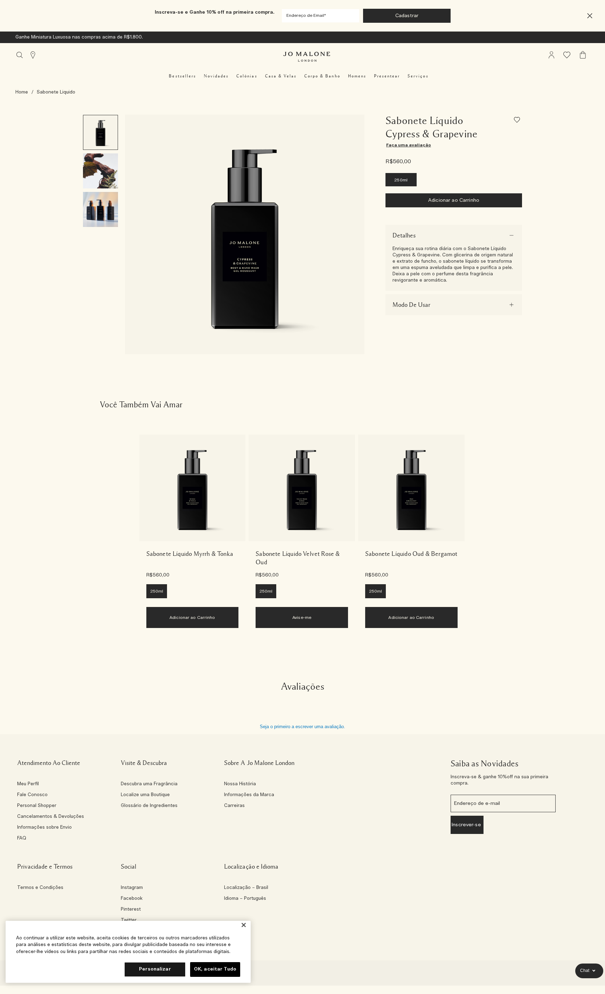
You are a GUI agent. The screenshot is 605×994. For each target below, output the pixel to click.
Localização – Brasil (246, 888)
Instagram (132, 888)
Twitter (129, 920)
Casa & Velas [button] (281, 76)
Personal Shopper (36, 806)
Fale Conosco (32, 795)
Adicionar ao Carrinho (453, 200)
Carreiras (234, 806)
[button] (590, 16)
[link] (192, 488)
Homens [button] (357, 76)
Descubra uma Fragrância (149, 784)
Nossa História (240, 784)
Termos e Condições (40, 888)
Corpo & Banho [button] (322, 76)
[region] (128, 952)
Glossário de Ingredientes (149, 806)
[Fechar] (243, 925)
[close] (587, 15)
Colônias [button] (246, 76)
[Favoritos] (518, 121)
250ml (401, 180)
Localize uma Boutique (145, 795)
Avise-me (301, 617)
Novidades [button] (216, 76)
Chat (584, 970)
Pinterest (131, 909)
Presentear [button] (387, 76)
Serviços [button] (418, 76)
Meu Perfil (28, 784)
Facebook (131, 899)
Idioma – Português (245, 899)
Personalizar (155, 969)
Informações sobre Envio (44, 827)
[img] (551, 55)
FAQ (21, 838)
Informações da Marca (249, 795)
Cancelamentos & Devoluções (50, 817)
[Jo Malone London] (306, 57)
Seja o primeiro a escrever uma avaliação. (302, 726)
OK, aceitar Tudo (215, 969)
